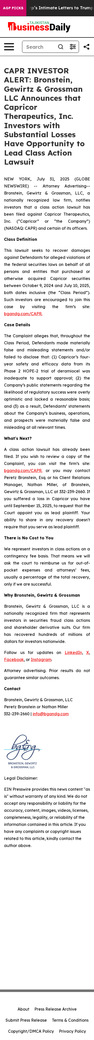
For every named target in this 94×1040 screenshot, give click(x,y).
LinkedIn (73, 652)
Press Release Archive (55, 1009)
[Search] (61, 47)
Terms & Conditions (70, 1020)
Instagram (41, 659)
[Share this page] (86, 47)
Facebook (14, 659)
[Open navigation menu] (9, 47)
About (23, 1009)
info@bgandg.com (51, 713)
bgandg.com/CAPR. (23, 313)
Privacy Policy (72, 1031)
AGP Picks (13, 8)
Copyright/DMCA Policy (31, 1031)
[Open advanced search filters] (73, 47)
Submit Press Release (26, 1020)
